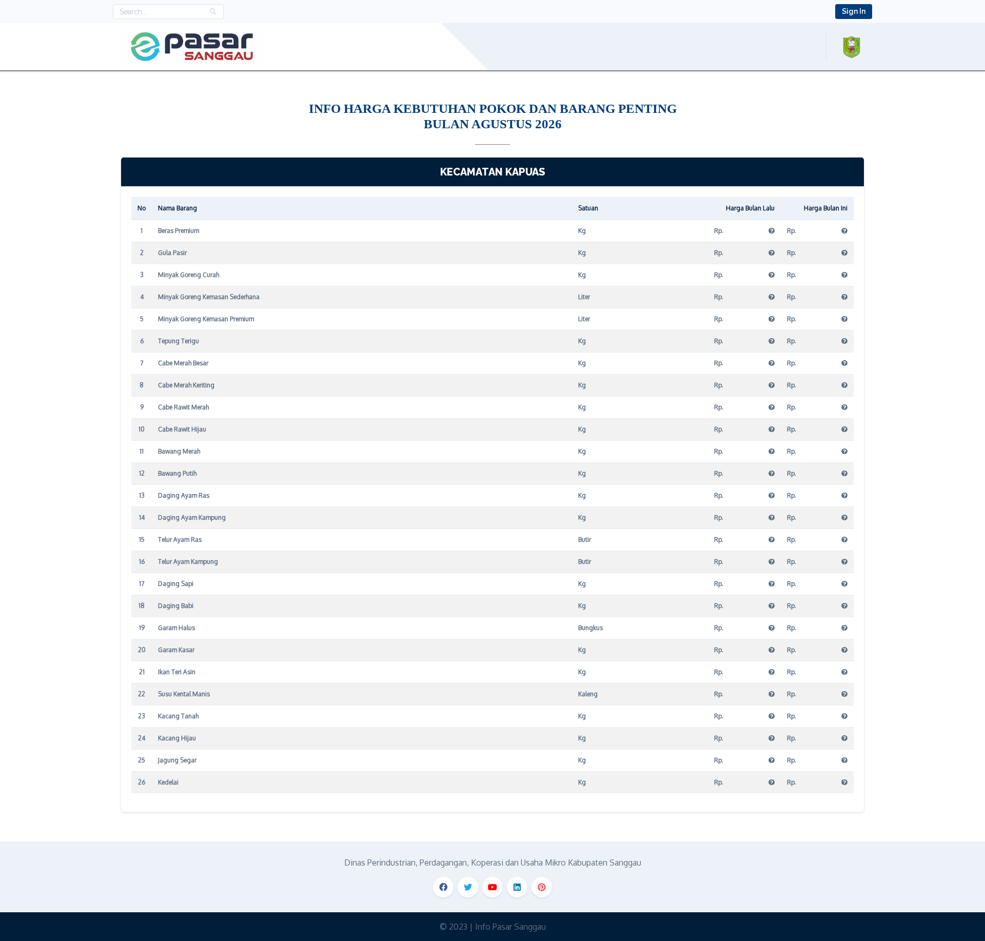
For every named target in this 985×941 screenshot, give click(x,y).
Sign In (853, 11)
